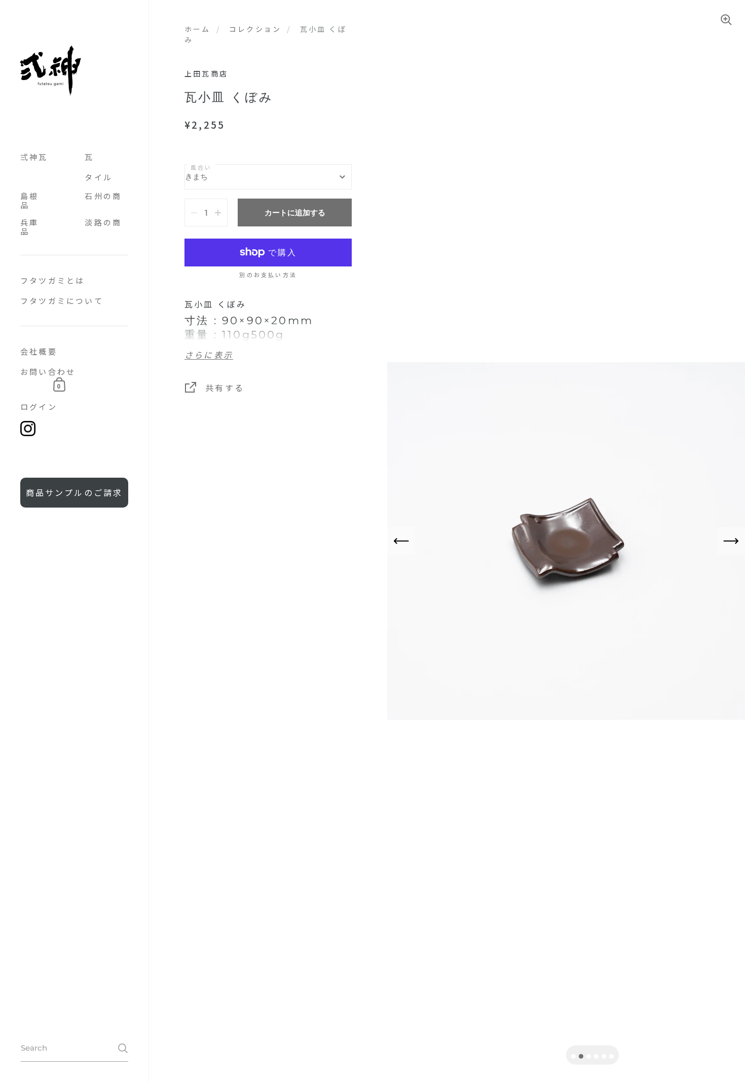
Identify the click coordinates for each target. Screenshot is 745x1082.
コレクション (255, 29)
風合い (201, 167)
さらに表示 (208, 355)
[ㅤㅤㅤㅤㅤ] (74, 250)
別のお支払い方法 (268, 275)
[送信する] (123, 1048)
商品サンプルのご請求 (74, 492)
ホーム (197, 29)
